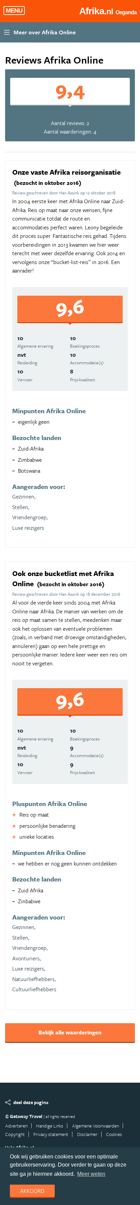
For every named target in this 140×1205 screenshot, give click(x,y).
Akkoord (32, 1191)
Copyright (15, 1134)
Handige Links (49, 1125)
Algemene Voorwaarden (95, 1125)
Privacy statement (50, 1134)
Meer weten (91, 1174)
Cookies (114, 1134)
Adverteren (16, 1125)
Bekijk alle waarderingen (70, 1032)
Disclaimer (87, 1134)
